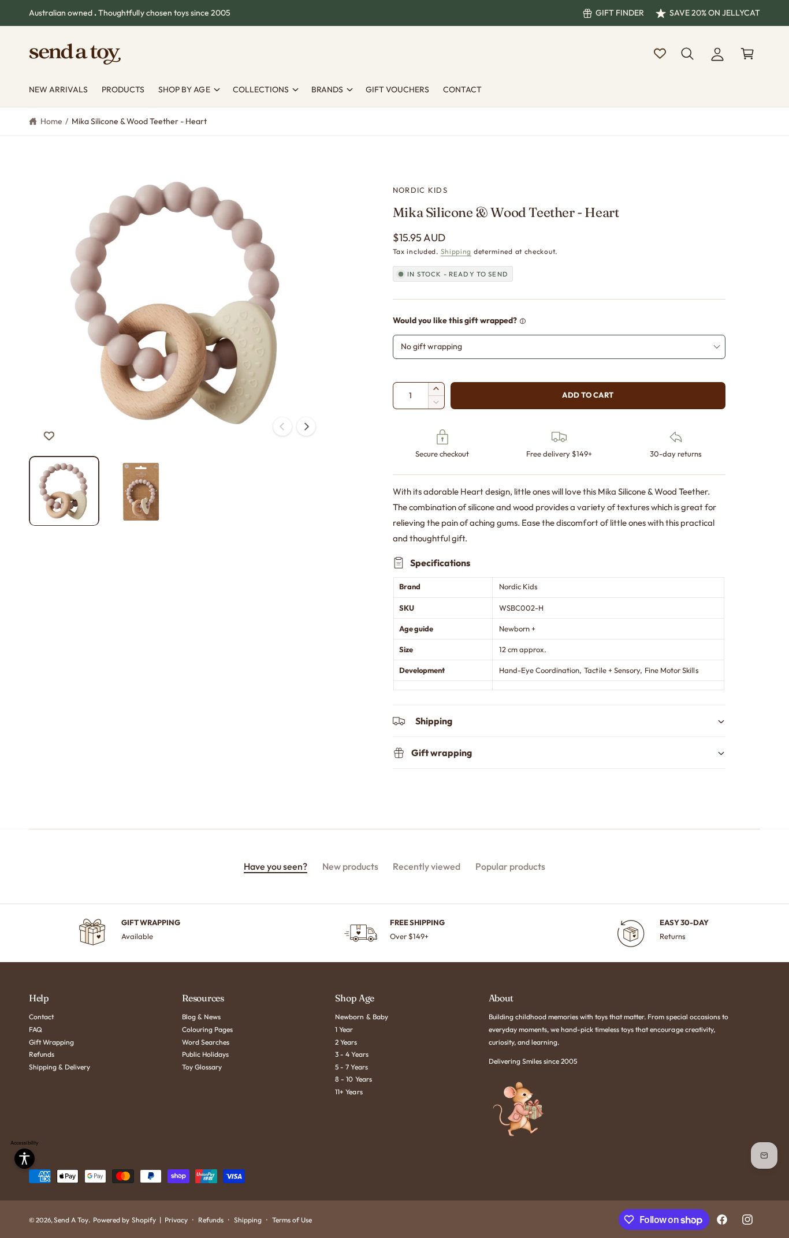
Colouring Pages (207, 1029)
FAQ (35, 1029)
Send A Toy (71, 1219)
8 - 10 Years (353, 1079)
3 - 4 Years (351, 1054)
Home (51, 121)
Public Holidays (205, 1054)
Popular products (510, 866)
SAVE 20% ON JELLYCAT (714, 13)
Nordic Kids (420, 190)
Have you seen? (275, 866)
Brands (327, 89)
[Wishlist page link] (660, 53)
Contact (41, 1016)
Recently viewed (426, 866)
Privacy (176, 1219)
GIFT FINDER (620, 13)
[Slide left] (282, 426)
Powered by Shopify (124, 1219)
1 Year (344, 1029)
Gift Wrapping (51, 1042)
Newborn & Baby (361, 1016)
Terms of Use (292, 1219)
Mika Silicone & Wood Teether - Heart (139, 121)
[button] (687, 54)
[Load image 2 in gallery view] (140, 490)
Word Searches (205, 1042)
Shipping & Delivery (59, 1067)
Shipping (456, 251)
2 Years (346, 1042)
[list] (394, 933)
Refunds (41, 1054)
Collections (261, 89)
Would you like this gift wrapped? (455, 320)
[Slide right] (306, 426)
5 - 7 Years (351, 1067)
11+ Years (348, 1091)
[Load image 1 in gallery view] (64, 490)
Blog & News (201, 1016)
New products (350, 866)
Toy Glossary (202, 1067)
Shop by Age (184, 89)
